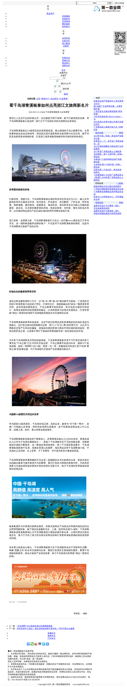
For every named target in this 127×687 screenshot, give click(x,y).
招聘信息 (66, 66)
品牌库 (66, 46)
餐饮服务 (66, 24)
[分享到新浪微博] (36, 643)
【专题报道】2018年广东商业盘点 (108, 175)
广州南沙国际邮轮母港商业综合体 (108, 189)
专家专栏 (66, 41)
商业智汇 (66, 63)
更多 (121, 133)
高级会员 (66, 60)
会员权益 (121, 3)
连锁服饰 (66, 16)
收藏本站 (63, 73)
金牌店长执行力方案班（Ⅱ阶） (107, 206)
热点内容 (99, 133)
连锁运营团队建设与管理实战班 (107, 213)
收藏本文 (52, 633)
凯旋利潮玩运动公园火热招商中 (107, 186)
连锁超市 (66, 19)
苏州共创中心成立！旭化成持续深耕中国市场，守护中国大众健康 (45, 628)
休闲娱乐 (66, 26)
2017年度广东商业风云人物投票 (107, 151)
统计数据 (66, 43)
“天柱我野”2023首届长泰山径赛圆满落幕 (34, 626)
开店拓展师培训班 (102, 208)
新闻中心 (45, 99)
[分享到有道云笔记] (43, 643)
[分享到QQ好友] (39, 643)
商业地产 (50, 13)
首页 (63, 70)
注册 (116, 3)
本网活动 (66, 58)
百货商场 (66, 21)
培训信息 (99, 203)
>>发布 (120, 183)
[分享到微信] (32, 643)
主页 (38, 99)
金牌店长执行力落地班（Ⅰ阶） (107, 211)
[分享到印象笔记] (47, 643)
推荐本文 (52, 636)
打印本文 (52, 638)
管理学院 (66, 38)
